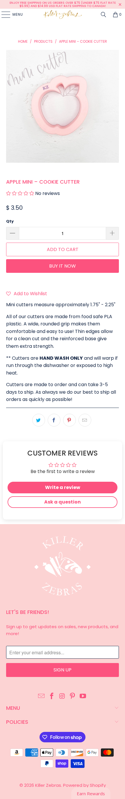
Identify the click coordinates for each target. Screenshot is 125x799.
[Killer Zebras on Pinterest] (72, 696)
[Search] (103, 14)
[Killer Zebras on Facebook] (51, 696)
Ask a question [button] (62, 502)
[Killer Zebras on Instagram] (62, 696)
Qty (10, 221)
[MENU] (3, 14)
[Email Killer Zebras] (41, 696)
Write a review (62, 487)
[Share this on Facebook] (54, 420)
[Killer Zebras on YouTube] (83, 696)
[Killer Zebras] (62, 14)
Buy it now (62, 266)
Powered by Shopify (84, 785)
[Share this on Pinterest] (69, 420)
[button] (20, 193)
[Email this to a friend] (84, 420)
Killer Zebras (48, 785)
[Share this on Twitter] (38, 420)
